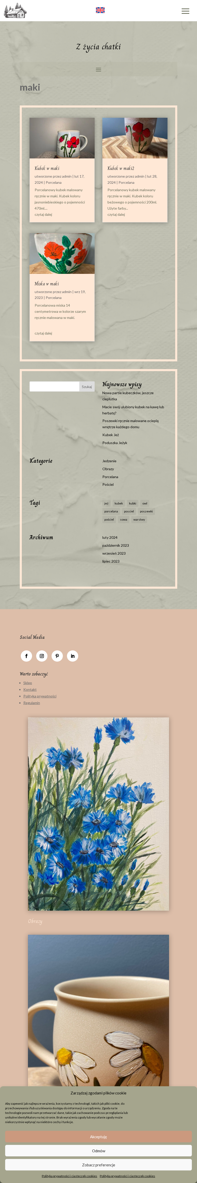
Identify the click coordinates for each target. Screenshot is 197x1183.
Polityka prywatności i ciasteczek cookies (69, 1176)
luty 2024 (109, 537)
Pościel (108, 484)
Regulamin (31, 703)
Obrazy (108, 469)
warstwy (139, 519)
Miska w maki (47, 283)
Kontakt (30, 689)
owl (144, 503)
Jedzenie (109, 461)
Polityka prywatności (39, 696)
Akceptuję (98, 1136)
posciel (129, 511)
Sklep (27, 683)
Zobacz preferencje (98, 1165)
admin (67, 176)
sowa (123, 519)
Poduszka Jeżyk (114, 442)
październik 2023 (115, 545)
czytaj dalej (43, 214)
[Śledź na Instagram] (41, 656)
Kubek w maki (47, 168)
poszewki (146, 511)
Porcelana (54, 182)
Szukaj (87, 386)
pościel (109, 519)
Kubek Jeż (110, 435)
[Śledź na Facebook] (26, 656)
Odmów (98, 1150)
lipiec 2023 (111, 561)
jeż (106, 503)
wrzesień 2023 (114, 553)
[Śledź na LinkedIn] (72, 656)
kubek (119, 503)
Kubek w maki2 (120, 168)
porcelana (111, 511)
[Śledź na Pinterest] (57, 656)
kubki (132, 503)
